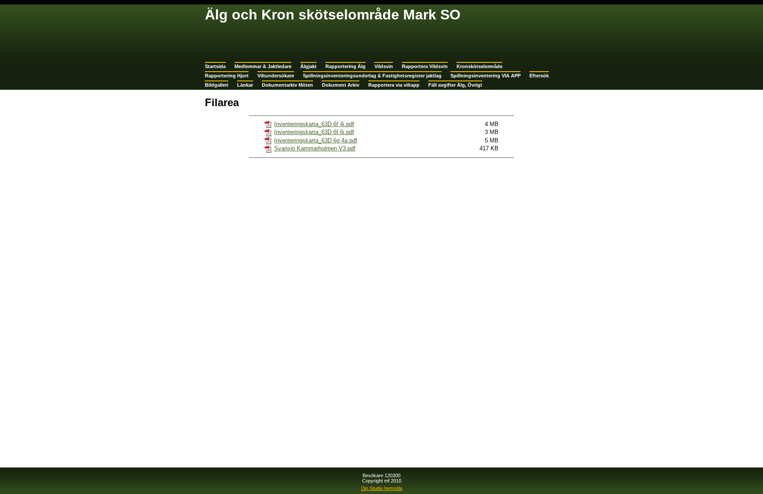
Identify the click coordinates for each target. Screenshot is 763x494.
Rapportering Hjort (227, 75)
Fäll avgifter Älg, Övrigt (455, 85)
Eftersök (539, 75)
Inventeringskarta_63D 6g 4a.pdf (315, 140)
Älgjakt (308, 66)
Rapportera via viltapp (393, 85)
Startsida (215, 66)
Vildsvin (383, 66)
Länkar (245, 85)
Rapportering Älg (345, 66)
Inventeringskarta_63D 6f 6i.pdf (314, 132)
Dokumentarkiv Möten (287, 85)
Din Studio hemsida (381, 488)
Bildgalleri (216, 85)
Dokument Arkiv (340, 85)
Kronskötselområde (479, 66)
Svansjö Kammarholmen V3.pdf (314, 148)
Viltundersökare (275, 75)
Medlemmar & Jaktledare (262, 66)
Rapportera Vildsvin (425, 66)
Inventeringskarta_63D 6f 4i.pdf (314, 124)
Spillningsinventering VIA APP (485, 75)
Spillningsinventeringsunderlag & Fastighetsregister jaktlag (372, 75)
